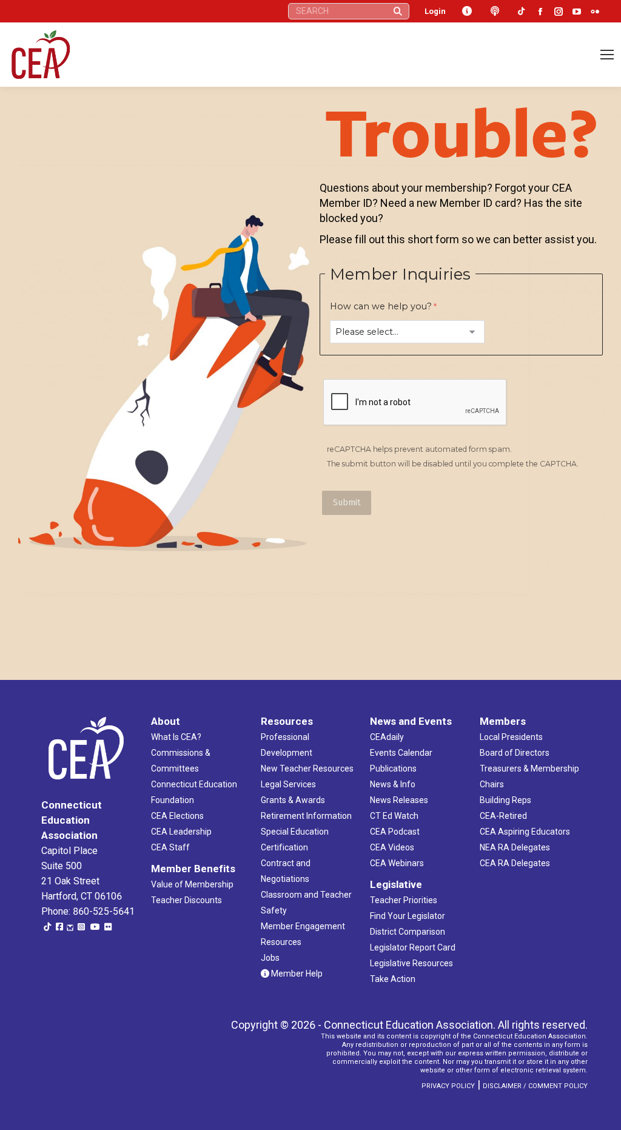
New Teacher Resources (307, 768)
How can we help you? (381, 306)
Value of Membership (192, 884)
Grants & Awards (293, 800)
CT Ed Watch (394, 816)
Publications (393, 768)
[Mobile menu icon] (607, 54)
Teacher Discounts (186, 900)
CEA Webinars (397, 863)
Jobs (270, 958)
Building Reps (505, 800)
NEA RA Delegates (515, 847)
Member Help (296, 973)
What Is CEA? (176, 737)
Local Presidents (511, 737)
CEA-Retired (503, 816)
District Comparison (407, 932)
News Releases (399, 800)
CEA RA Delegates (515, 863)
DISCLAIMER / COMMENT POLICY (535, 1086)
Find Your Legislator (407, 916)
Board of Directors (514, 753)
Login (435, 11)
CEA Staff (170, 847)
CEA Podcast (395, 831)
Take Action (392, 979)
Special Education (295, 831)
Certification (284, 847)
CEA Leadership (181, 831)
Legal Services (288, 784)
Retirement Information (306, 816)
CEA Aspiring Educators (525, 831)
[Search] (398, 11)
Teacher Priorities (403, 900)
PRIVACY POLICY (448, 1086)
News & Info (392, 784)
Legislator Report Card (412, 947)
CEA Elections (177, 816)
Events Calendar (401, 753)
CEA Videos (392, 847)
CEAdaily (387, 737)
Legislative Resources (411, 963)
